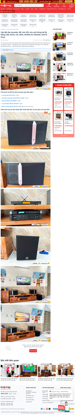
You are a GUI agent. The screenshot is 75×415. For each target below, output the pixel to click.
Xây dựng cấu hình (7, 11)
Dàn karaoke (16, 8)
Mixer (36, 8)
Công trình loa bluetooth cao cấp (42, 20)
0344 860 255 (4, 398)
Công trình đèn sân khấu (23, 25)
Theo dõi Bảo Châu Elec (37, 40)
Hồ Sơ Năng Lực (62, 8)
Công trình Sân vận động (5, 25)
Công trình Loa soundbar (61, 20)
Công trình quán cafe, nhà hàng (14, 20)
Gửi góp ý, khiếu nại (47, 398)
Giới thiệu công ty (30, 395)
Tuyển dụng (29, 401)
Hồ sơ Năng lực (29, 397)
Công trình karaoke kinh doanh (14, 16)
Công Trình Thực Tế (52, 8)
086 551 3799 (9, 405)
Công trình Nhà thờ (14, 25)
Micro (22, 8)
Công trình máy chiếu (33, 20)
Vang (32, 8)
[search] (42, 5)
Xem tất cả (63, 135)
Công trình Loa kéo (51, 20)
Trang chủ (3, 29)
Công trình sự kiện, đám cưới (42, 16)
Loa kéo (3, 8)
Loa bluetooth (42, 8)
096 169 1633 (9, 403)
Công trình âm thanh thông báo (51, 16)
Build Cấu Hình (45, 400)
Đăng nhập (56, 6)
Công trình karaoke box (23, 16)
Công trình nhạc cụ (33, 25)
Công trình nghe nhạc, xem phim (70, 16)
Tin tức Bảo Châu (30, 399)
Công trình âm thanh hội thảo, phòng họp (61, 16)
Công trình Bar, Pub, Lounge (23, 20)
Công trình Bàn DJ (70, 20)
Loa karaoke (9, 8)
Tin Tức (69, 8)
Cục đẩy (27, 8)
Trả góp (64, 6)
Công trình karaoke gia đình (4, 16)
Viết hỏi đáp (33, 350)
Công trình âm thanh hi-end (5, 20)
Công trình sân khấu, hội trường (33, 16)
